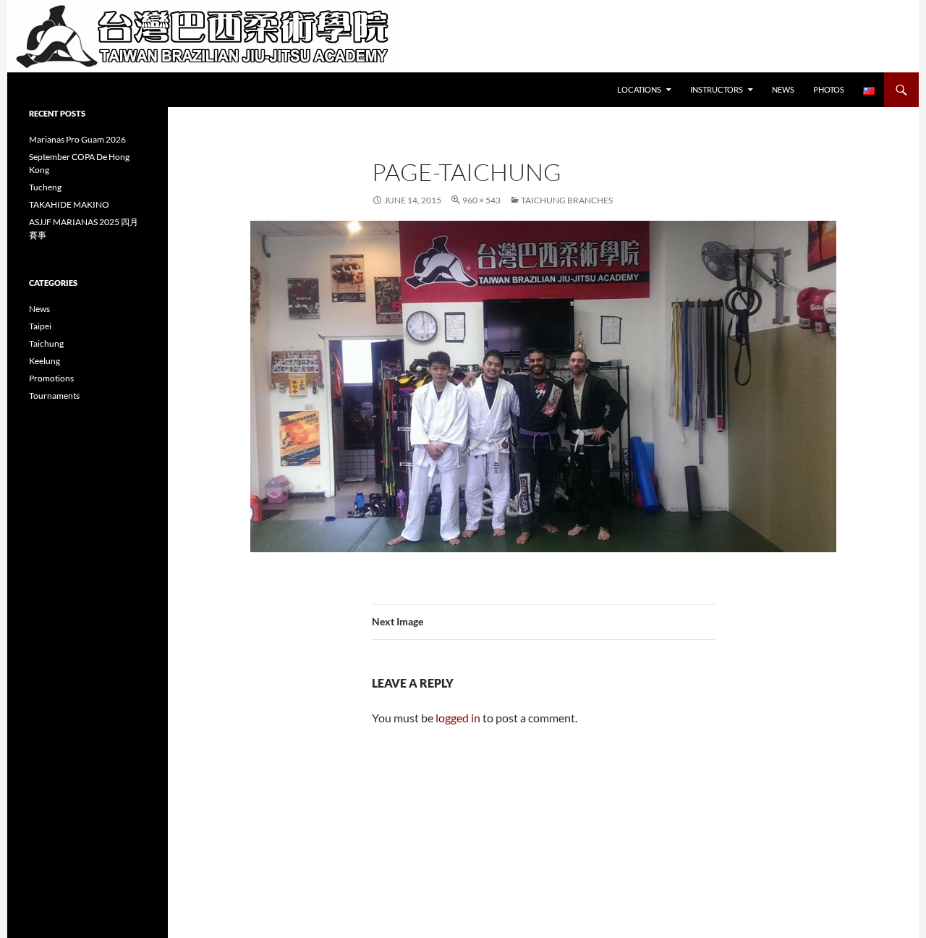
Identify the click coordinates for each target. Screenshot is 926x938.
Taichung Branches (567, 200)
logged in (458, 717)
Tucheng (45, 187)
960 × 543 (481, 200)
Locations (639, 89)
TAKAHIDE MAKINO (69, 204)
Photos (828, 89)
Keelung (44, 360)
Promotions (51, 378)
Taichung (46, 343)
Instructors (716, 89)
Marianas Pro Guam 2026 (77, 139)
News (783, 89)
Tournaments (54, 395)
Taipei (40, 326)
